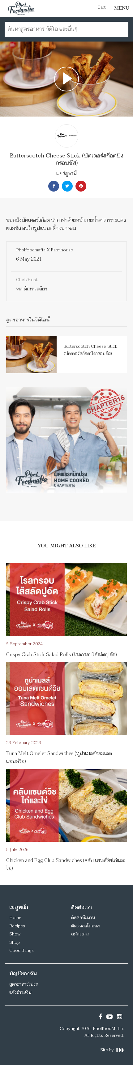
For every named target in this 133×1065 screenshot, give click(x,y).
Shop (14, 942)
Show (14, 934)
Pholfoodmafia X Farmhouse (44, 250)
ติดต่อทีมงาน (83, 917)
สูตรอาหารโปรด (23, 984)
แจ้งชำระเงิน (20, 992)
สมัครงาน (79, 934)
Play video (66, 79)
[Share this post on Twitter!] (66, 186)
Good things (21, 950)
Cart (101, 7)
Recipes (17, 926)
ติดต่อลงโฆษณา (85, 926)
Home (15, 917)
